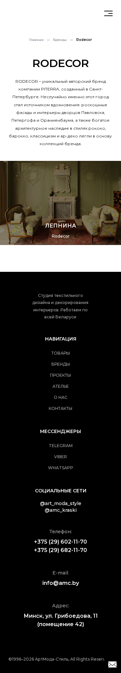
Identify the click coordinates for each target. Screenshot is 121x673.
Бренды (60, 40)
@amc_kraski (61, 510)
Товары (60, 353)
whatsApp (60, 467)
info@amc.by (60, 583)
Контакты (60, 408)
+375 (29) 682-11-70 (60, 550)
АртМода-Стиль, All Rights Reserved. (73, 659)
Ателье (60, 386)
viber (60, 456)
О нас (61, 397)
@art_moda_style (60, 503)
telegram (61, 445)
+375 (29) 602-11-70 (60, 542)
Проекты (60, 375)
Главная (36, 40)
